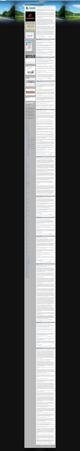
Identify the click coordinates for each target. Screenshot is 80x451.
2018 (26, 124)
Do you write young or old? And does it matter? (44, 158)
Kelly (40, 221)
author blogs (26, 187)
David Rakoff (38, 254)
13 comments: (45, 319)
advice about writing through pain (41, 68)
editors (39, 194)
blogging (39, 346)
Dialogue (26, 161)
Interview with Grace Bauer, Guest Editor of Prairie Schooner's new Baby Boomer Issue (29, 113)
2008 (26, 155)
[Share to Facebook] (50, 54)
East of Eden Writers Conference (46, 369)
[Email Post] (48, 154)
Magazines (48, 194)
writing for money (38, 79)
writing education (27, 267)
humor (48, 215)
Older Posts (53, 445)
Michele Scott (44, 376)
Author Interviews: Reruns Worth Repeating (44, 40)
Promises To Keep (38, 112)
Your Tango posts (27, 185)
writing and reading (27, 263)
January (27, 153)
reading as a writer (27, 240)
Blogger (43, 449)
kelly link (47, 234)
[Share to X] (50, 54)
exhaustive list (39, 225)
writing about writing (27, 261)
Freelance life (41, 194)
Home (46, 445)
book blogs (26, 190)
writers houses (26, 258)
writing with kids (27, 276)
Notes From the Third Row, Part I (42, 237)
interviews (42, 336)
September (28, 134)
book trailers (26, 196)
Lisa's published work (52, 215)
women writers (26, 254)
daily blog (44, 325)
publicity (26, 237)
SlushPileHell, (45, 211)
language (26, 219)
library (26, 220)
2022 (26, 121)
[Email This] (48, 107)
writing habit (26, 269)
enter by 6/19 (40, 231)
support (26, 249)
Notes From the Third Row (44, 262)
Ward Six (48, 334)
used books (44, 37)
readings (26, 241)
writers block (26, 257)
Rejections (26, 179)
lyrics (25, 223)
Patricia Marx (42, 256)
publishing (26, 238)
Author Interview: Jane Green (41, 111)
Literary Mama (26, 167)
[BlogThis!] (49, 54)
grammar (26, 216)
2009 (26, 154)
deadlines (26, 204)
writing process (49, 234)
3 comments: (45, 261)
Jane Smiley (47, 367)
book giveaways (41, 215)
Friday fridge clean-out (45, 215)
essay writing (26, 211)
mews (26, 225)
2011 (26, 130)
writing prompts (26, 272)
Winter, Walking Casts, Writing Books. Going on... (30, 107)
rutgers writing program (27, 243)
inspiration (41, 262)
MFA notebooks (27, 169)
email (39, 207)
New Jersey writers (27, 172)
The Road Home (38, 30)
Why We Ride (26, 182)
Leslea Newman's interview (40, 47)
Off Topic (26, 175)
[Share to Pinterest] (51, 54)
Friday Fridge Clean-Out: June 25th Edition (44, 58)
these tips (46, 70)
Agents (39, 215)
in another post (51, 240)
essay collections (27, 210)
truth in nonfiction (27, 252)
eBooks (26, 205)
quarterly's (52, 325)
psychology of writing (27, 235)
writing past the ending (47, 89)
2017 (26, 125)
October (27, 133)
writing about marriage (27, 260)
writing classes (26, 264)
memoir (41, 37)
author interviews (27, 188)
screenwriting (26, 244)
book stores (39, 37)
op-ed (26, 229)
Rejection (26, 178)
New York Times (27, 173)
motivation (26, 226)
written (43, 89)
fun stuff (26, 214)
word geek (26, 255)
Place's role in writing (27, 176)
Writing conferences (50, 262)
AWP (25, 158)
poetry (26, 231)
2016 (26, 126)
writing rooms (26, 273)
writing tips (41, 79)
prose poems (26, 234)
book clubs (26, 191)
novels (26, 228)
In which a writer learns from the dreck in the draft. (45, 82)
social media (26, 246)
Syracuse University (27, 181)
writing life (26, 270)
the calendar (41, 153)
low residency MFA (27, 222)
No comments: (45, 154)
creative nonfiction (27, 202)
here (49, 61)
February (28, 152)
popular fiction (26, 232)
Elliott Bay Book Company (50, 423)
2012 (26, 129)
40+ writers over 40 (51, 227)
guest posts (26, 217)
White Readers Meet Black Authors (47, 224)
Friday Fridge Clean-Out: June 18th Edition (44, 197)
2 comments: (45, 214)
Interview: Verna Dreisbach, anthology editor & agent (45, 349)
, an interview (41, 341)
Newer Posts (38, 445)
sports (26, 247)
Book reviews (26, 160)
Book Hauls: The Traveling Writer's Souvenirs (44, 7)
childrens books (27, 199)
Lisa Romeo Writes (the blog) (31, 3)
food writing (26, 213)
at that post (50, 209)
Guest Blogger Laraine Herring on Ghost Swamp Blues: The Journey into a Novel (45, 266)
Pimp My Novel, (45, 338)
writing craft (26, 266)
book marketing (27, 193)
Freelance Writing (44, 194)
